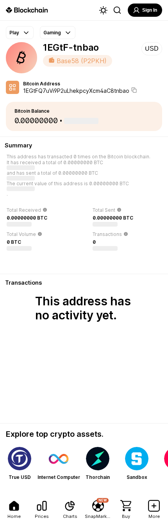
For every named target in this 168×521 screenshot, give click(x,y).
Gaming (52, 32)
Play (14, 32)
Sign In (149, 10)
